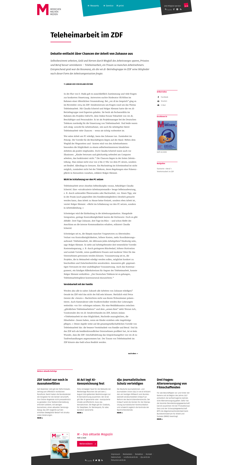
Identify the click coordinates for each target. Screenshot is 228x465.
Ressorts (94, 5)
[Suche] (85, 460)
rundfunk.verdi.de (131, 457)
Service (109, 5)
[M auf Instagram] (177, 9)
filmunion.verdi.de (118, 460)
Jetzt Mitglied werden (172, 6)
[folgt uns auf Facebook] (93, 460)
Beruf (168, 168)
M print (120, 5)
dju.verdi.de (145, 457)
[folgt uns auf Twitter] (96, 460)
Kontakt (149, 454)
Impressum (115, 454)
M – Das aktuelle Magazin (95, 434)
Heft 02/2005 (162, 152)
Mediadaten (127, 454)
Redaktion (139, 454)
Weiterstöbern (86, 443)
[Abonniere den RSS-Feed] (180, 9)
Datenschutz (116, 457)
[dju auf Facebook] (173, 9)
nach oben (132, 353)
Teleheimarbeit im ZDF (165, 171)
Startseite (160, 168)
